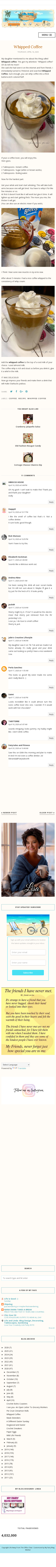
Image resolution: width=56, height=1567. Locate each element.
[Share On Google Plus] (21, 391)
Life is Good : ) (11, 1298)
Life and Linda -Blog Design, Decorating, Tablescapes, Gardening (24, 1321)
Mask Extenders (14, 1418)
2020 (6, 1368)
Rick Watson (14, 536)
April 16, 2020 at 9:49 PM (17, 485)
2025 (6, 1351)
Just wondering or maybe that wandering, (21, 1306)
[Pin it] (26, 391)
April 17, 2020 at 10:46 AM (18, 640)
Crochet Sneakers (14, 1428)
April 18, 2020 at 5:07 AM (17, 724)
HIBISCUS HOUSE (16, 482)
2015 (6, 1463)
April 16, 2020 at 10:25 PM (18, 539)
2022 (6, 1361)
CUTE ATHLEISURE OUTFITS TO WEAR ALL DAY (22, 1317)
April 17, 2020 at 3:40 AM (17, 560)
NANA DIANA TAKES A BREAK (18, 1309)
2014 (6, 1467)
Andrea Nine (14, 577)
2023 (6, 1358)
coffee (13, 398)
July (8, 1389)
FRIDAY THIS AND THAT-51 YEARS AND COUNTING (24, 1312)
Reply (51, 502)
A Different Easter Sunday (18, 1421)
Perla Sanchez (15, 667)
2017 (6, 1456)
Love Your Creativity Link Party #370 (19, 1325)
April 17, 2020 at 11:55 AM (18, 670)
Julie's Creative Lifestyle (20, 637)
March (9, 1439)
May (8, 1396)
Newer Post (10, 813)
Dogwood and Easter (16, 1425)
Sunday (7, 1301)
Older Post (46, 813)
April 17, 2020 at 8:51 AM (17, 581)
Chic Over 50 (10, 1315)
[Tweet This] (11, 391)
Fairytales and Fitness (19, 745)
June (8, 1393)
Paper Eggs (11, 1432)
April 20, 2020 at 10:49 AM (18, 748)
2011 (6, 1477)
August (10, 1386)
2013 (6, 1470)
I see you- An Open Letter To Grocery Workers (27, 1407)
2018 (6, 1453)
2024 (6, 1354)
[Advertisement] (28, 1140)
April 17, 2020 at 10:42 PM (18, 697)
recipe (22, 398)
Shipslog (8, 1304)
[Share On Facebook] (16, 391)
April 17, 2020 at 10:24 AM (18, 607)
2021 (6, 1365)
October (10, 1379)
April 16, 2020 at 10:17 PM (18, 512)
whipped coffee (36, 398)
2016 (6, 1460)
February (10, 1442)
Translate (22, 1068)
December (11, 1372)
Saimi (11, 694)
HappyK (12, 509)
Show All (52, 1328)
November (11, 1375)
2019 (6, 1449)
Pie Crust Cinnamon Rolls (18, 1410)
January (10, 1446)
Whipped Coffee (14, 1414)
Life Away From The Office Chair (21, 1547)
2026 (6, 1347)
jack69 (11, 604)
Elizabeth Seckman (17, 557)
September (11, 1382)
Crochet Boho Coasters (17, 1403)
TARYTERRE (13, 721)
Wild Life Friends (14, 1435)
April (8, 1400)
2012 (6, 1474)
